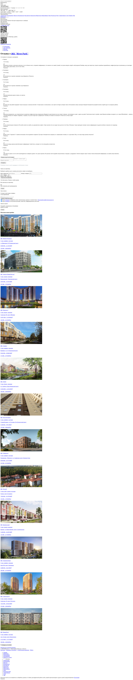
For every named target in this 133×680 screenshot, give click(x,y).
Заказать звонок (4, 34)
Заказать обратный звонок (6, 198)
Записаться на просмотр (6, 177)
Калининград (21, 15)
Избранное (3, 16)
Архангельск (4, 15)
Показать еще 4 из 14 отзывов (7, 157)
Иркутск (16, 15)
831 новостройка (4, 6)
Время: (2, 176)
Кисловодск (27, 15)
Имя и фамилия (4, 173)
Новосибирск (45, 15)
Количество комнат (5, 7)
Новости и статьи (7, 657)
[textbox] (6, 1)
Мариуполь (38, 15)
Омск (49, 15)
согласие (15, 165)
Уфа (74, 15)
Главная (5, 652)
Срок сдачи (3, 11)
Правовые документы (11, 650)
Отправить (3, 162)
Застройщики (6, 656)
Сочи (67, 15)
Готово (2, 188)
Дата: (2, 174)
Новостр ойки (6, 654)
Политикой (76, 677)
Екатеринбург (10, 15)
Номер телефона (25, 173)
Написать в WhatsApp (6, 44)
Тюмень (71, 15)
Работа (31, 650)
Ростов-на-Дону (55, 15)
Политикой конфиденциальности (46, 199)
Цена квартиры (4, 9)
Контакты (3, 650)
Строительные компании (23, 650)
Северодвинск (62, 15)
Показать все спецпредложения (8, 647)
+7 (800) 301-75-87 (5, 25)
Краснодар (33, 15)
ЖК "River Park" (19, 53)
